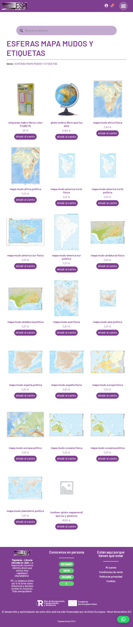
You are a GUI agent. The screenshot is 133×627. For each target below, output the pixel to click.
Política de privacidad (110, 576)
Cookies (111, 581)
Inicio (10, 63)
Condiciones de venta (111, 572)
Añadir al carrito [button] (25, 136)
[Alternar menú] (123, 6)
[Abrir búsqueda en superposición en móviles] (66, 30)
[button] (123, 619)
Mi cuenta (111, 567)
